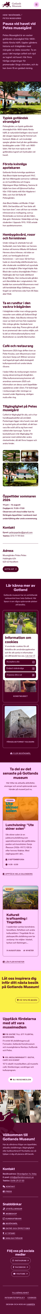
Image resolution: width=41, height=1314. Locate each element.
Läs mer (29, 656)
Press (8, 1191)
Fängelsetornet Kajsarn (20, 742)
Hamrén (30, 1304)
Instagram (20, 1260)
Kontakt (10, 1186)
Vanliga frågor (14, 1238)
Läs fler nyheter (14, 962)
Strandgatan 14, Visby (27, 1174)
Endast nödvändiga (15, 668)
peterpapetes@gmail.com (21, 533)
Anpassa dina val (14, 675)
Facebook (20, 1267)
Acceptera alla (12, 662)
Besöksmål (15, 15)
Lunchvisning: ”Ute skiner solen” (20, 827)
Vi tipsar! (10, 1233)
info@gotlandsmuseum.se (22, 1177)
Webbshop (11, 1214)
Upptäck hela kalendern (19, 874)
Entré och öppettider (18, 1228)
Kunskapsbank (13, 1218)
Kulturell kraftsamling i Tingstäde (16, 918)
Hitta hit (9, 569)
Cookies (32, 1298)
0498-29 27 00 (17, 1181)
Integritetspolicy (15, 1298)
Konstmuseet (20, 696)
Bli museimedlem (22, 1080)
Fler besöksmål (22, 753)
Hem (5, 15)
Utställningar (14, 1209)
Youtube (20, 1274)
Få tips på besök (28, 1000)
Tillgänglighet (20, 1293)
